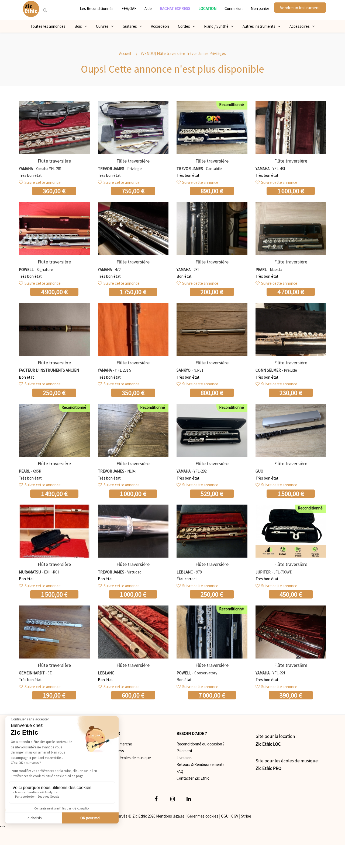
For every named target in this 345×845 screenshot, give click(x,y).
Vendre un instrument (300, 7)
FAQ (180, 771)
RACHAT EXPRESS (175, 8)
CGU (225, 816)
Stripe (246, 816)
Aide (148, 8)
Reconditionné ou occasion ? (201, 744)
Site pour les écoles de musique (124, 757)
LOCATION (207, 8)
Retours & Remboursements (201, 764)
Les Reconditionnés (96, 8)
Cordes (185, 26)
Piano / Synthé (217, 26)
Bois (79, 26)
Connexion (234, 8)
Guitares (131, 26)
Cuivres (103, 26)
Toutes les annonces (47, 26)
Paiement (184, 750)
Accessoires (300, 26)
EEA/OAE (129, 8)
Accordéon (160, 26)
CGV (234, 816)
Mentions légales (170, 816)
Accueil (125, 53)
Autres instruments (260, 26)
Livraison (184, 757)
